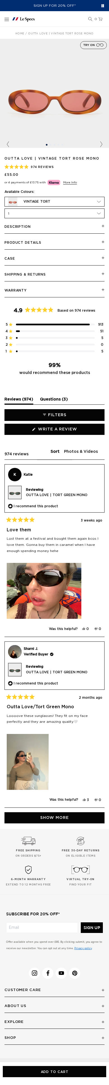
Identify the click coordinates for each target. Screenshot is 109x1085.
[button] (90, 19)
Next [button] (101, 144)
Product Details (22, 242)
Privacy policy (83, 948)
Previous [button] (7, 144)
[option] (54, 93)
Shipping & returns (25, 274)
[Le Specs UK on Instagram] (34, 973)
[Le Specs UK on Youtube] (61, 973)
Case (9, 258)
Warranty (15, 290)
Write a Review (68, 431)
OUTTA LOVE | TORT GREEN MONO (56, 495)
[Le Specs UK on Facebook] (47, 973)
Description (17, 226)
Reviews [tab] (18, 400)
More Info (70, 182)
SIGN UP (92, 927)
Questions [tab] (54, 400)
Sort (56, 452)
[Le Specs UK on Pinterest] (74, 973)
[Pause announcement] (102, 5)
